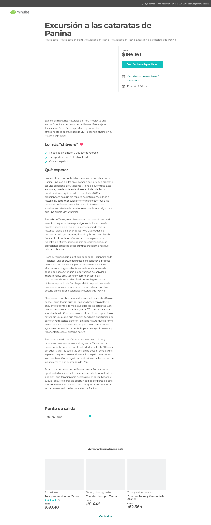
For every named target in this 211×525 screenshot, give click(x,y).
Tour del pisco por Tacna (101, 496)
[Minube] (19, 11)
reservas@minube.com (198, 3)
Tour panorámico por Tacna (62, 496)
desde (47, 503)
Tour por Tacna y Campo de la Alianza (145, 498)
